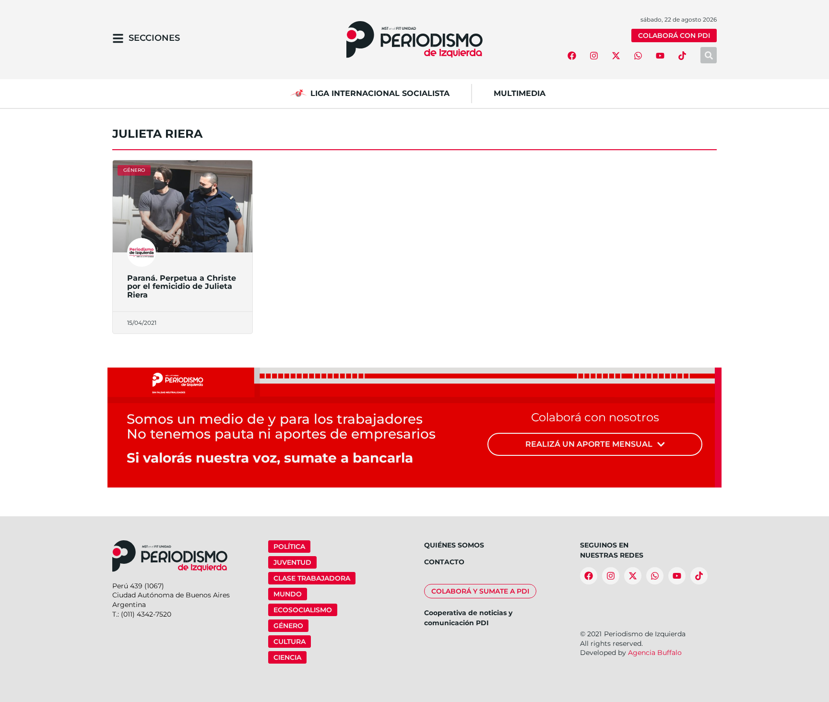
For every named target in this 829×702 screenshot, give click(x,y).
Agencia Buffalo (655, 652)
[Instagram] (594, 55)
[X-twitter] (616, 55)
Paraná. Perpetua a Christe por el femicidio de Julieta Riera (181, 286)
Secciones (154, 38)
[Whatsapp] (638, 55)
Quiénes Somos (454, 545)
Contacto (444, 562)
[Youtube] (660, 55)
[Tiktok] (682, 55)
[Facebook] (571, 55)
